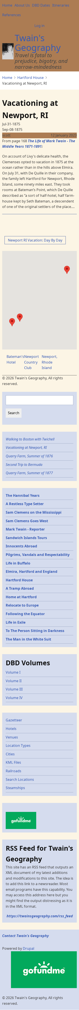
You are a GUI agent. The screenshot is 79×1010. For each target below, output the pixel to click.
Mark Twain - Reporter (25, 529)
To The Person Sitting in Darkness (35, 630)
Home (7, 5)
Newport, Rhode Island (49, 362)
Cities (10, 754)
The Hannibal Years (23, 495)
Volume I (13, 672)
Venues (12, 737)
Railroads (13, 771)
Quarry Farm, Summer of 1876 (29, 456)
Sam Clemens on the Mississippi (33, 512)
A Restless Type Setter (25, 503)
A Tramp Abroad (20, 588)
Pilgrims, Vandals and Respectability (38, 554)
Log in (39, 25)
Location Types (18, 745)
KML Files (13, 762)
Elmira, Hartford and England (31, 571)
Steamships (15, 787)
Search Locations (20, 779)
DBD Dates (41, 5)
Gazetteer (14, 720)
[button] (12, 322)
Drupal (28, 948)
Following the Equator (25, 613)
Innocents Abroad (21, 546)
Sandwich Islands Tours (26, 537)
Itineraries (60, 5)
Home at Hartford (21, 597)
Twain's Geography (38, 42)
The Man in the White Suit (28, 639)
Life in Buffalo (18, 563)
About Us (22, 5)
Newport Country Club (31, 362)
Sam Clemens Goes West (27, 520)
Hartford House (30, 77)
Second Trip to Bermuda (24, 464)
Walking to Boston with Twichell (30, 439)
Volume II (14, 680)
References (11, 14)
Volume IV (14, 697)
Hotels (11, 728)
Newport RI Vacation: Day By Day (35, 240)
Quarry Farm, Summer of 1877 (29, 472)
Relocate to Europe (22, 605)
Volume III (14, 689)
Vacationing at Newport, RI (26, 447)
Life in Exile (15, 622)
